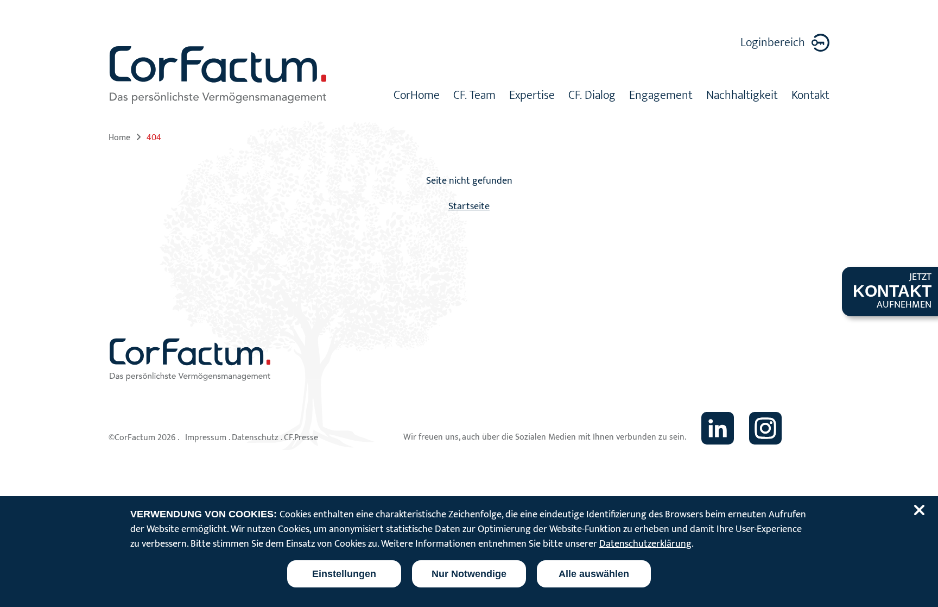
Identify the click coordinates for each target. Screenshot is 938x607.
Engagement (661, 96)
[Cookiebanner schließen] (921, 510)
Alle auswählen (594, 573)
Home (119, 137)
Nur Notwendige (469, 573)
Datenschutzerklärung (645, 544)
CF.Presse (301, 437)
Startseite (469, 206)
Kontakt (810, 96)
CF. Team (474, 96)
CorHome (417, 96)
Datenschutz (255, 437)
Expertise (532, 96)
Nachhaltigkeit (742, 96)
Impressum (205, 437)
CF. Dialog (592, 96)
